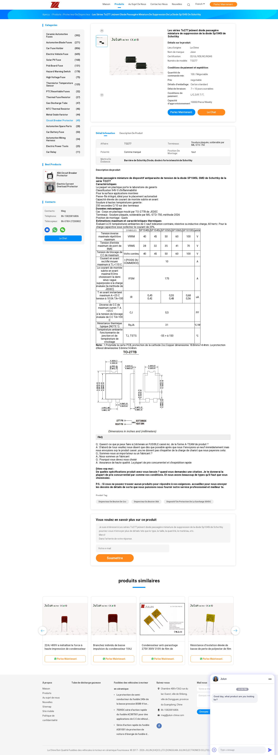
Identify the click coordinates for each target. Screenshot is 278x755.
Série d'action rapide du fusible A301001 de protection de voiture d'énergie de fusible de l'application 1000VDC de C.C (132, 730)
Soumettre (115, 558)
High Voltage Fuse (63, 77)
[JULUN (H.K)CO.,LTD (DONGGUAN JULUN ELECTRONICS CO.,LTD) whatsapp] (54, 229)
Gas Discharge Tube (63, 103)
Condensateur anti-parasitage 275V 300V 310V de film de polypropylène (160, 649)
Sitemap (46, 706)
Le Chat (63, 238)
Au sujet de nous (51, 697)
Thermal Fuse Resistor (63, 97)
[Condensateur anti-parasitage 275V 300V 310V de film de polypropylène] (162, 619)
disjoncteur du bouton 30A (146, 502)
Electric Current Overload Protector (67, 185)
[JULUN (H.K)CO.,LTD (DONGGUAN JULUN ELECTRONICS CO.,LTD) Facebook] (159, 726)
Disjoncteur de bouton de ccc (112, 502)
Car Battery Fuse (63, 132)
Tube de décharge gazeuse (86, 682)
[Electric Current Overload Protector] (50, 187)
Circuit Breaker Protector (63, 120)
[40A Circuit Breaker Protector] (50, 176)
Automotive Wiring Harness (63, 139)
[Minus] (270, 679)
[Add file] (214, 749)
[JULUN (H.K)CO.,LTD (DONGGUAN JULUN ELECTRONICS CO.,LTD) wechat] (62, 229)
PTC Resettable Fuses (63, 91)
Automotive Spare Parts (63, 126)
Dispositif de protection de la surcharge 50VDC (189, 502)
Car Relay (63, 152)
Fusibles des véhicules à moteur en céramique (131, 685)
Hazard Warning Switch (63, 71)
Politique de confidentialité (49, 718)
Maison (46, 688)
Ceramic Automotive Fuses (63, 35)
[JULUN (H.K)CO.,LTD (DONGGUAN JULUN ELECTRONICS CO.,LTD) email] (47, 229)
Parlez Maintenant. (223, 4)
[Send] (270, 749)
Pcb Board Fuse (63, 65)
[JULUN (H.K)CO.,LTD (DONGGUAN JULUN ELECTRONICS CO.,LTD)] (55, 5)
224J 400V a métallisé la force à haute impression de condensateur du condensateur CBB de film (65, 649)
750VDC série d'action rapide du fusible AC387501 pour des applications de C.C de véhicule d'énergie (132, 715)
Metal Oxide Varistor (63, 114)
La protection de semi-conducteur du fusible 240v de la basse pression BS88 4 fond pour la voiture (132, 699)
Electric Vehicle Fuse (63, 54)
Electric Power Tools (63, 146)
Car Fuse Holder (63, 48)
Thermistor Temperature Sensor (63, 84)
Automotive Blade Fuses (63, 42)
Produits (46, 693)
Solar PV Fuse (63, 60)
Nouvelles (47, 702)
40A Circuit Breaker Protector (67, 174)
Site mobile (48, 711)
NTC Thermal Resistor (63, 109)
